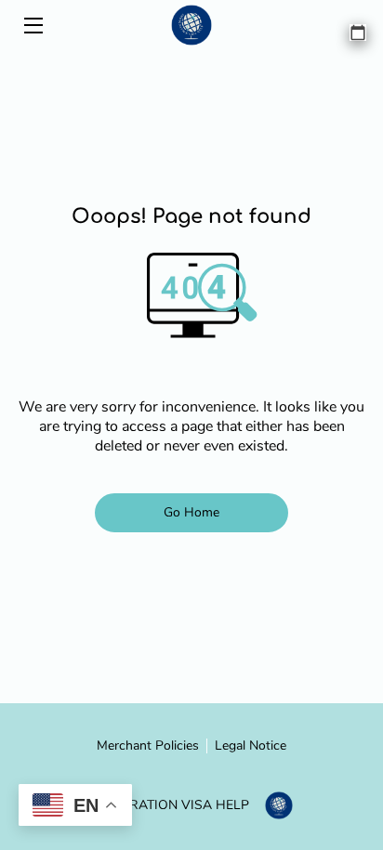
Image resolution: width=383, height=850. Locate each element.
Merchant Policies (148, 745)
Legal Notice (250, 745)
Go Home (192, 512)
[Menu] (32, 25)
